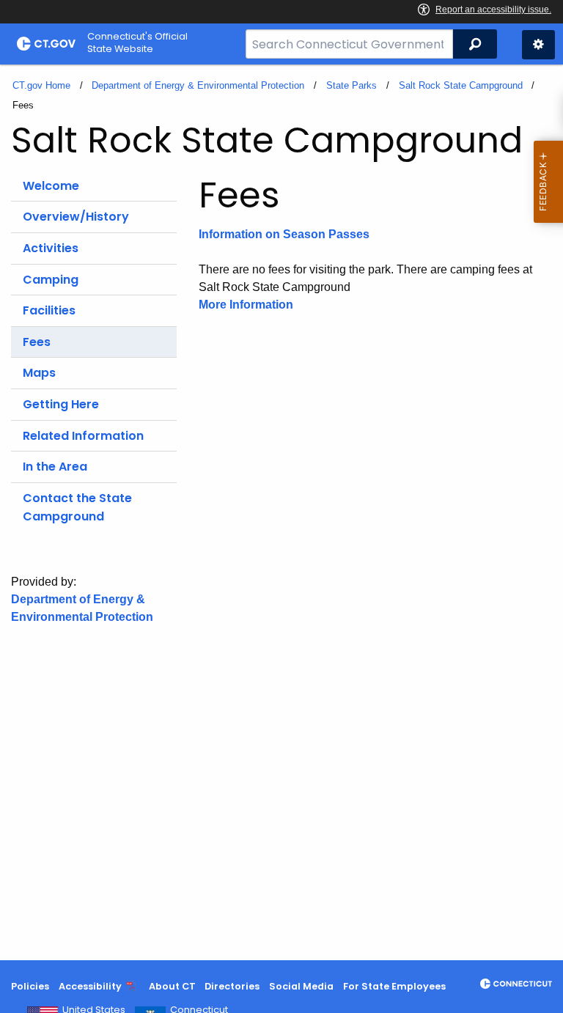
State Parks (351, 85)
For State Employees (394, 986)
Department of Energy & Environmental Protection (198, 85)
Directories (232, 986)
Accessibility (90, 986)
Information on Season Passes (284, 234)
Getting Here (61, 404)
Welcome (51, 185)
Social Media (301, 986)
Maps (39, 372)
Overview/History (76, 216)
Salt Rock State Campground (461, 85)
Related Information (83, 435)
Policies (30, 986)
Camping (50, 279)
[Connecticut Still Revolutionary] (516, 984)
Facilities (49, 310)
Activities (50, 248)
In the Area (55, 466)
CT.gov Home (41, 85)
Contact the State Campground (77, 508)
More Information (246, 304)
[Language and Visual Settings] (538, 44)
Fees (37, 342)
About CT (172, 986)
